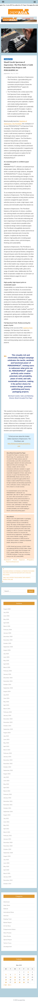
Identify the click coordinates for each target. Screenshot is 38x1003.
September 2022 (8, 770)
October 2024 (7, 684)
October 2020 (7, 849)
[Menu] (3, 2)
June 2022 (6, 780)
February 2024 (7, 712)
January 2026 (7, 633)
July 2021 (6, 818)
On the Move (7, 926)
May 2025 (6, 660)
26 (6, 982)
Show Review (7, 936)
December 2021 (7, 801)
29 (19, 982)
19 (6, 980)
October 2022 (7, 767)
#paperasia (22, 559)
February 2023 (7, 753)
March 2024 (6, 708)
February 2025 (7, 670)
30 (24, 982)
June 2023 (6, 739)
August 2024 (7, 691)
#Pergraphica (30, 559)
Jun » (9, 985)
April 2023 (6, 746)
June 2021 (6, 822)
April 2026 (6, 622)
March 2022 (6, 791)
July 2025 (6, 653)
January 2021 (7, 839)
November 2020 (7, 846)
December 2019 (7, 880)
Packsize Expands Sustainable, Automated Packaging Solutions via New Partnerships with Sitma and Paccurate (18, 572)
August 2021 (7, 815)
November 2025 (7, 640)
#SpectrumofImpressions (12, 561)
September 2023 (8, 729)
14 (15, 977)
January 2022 (7, 797)
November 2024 (7, 681)
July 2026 (6, 612)
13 (10, 977)
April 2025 (6, 664)
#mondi (15, 559)
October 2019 (7, 883)
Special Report (7, 939)
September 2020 (8, 852)
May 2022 (6, 784)
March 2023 (6, 749)
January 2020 (7, 877)
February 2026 (7, 629)
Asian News (6, 905)
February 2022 (7, 794)
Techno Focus (7, 943)
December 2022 (7, 760)
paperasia (7, 73)
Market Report (7, 922)
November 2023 (7, 722)
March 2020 (6, 873)
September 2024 (8, 688)
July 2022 (6, 777)
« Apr (5, 985)
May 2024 (6, 701)
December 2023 (7, 719)
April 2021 (6, 828)
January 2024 (7, 715)
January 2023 (7, 756)
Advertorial (6, 902)
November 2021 (7, 804)
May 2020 (6, 866)
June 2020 (6, 863)
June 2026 (6, 616)
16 (24, 977)
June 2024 (6, 698)
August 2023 (7, 732)
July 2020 (6, 859)
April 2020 (6, 870)
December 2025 (7, 636)
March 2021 (6, 832)
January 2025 (7, 674)
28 (15, 982)
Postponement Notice (9, 929)
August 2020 (7, 856)
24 (28, 980)
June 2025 (6, 657)
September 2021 (8, 811)
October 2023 (7, 725)
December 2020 (7, 842)
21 (15, 980)
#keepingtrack (7, 559)
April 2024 (6, 705)
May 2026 (6, 619)
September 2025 (8, 646)
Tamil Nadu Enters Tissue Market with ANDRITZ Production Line (16, 578)
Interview (5, 915)
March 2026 (6, 626)
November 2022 (7, 763)
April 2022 (6, 787)
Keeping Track (8, 59)
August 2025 (7, 650)
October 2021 (7, 808)
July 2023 (6, 736)
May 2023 (6, 743)
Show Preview (7, 933)
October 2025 (7, 643)
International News (8, 912)
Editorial (5, 908)
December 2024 (7, 677)
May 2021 (6, 825)
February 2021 (7, 835)
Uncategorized (7, 946)
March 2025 (6, 667)
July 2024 (6, 695)
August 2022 (7, 773)
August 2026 (7, 609)
